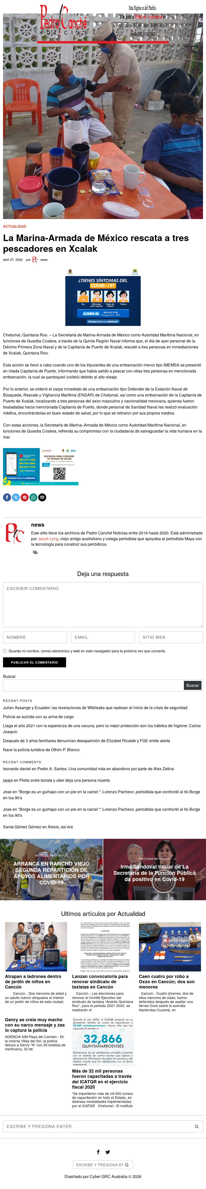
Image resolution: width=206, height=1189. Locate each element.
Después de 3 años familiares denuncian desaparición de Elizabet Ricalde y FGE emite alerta (86, 740)
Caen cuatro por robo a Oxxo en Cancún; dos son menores (167, 981)
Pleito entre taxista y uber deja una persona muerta (64, 780)
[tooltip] (7, 497)
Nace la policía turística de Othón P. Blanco (41, 749)
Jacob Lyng (48, 538)
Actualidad (14, 226)
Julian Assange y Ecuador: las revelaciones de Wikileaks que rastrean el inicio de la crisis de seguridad (95, 707)
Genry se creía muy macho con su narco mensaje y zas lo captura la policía (35, 1025)
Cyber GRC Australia (108, 1176)
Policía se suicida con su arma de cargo (38, 716)
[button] (197, 1126)
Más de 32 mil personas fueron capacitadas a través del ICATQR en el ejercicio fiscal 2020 (102, 1078)
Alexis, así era (60, 827)
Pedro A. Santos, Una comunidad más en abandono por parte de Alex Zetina (105, 768)
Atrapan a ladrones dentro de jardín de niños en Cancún (33, 981)
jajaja (8, 780)
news (44, 259)
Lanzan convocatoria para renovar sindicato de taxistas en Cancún (100, 981)
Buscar (9, 676)
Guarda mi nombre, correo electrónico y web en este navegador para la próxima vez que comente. (87, 650)
